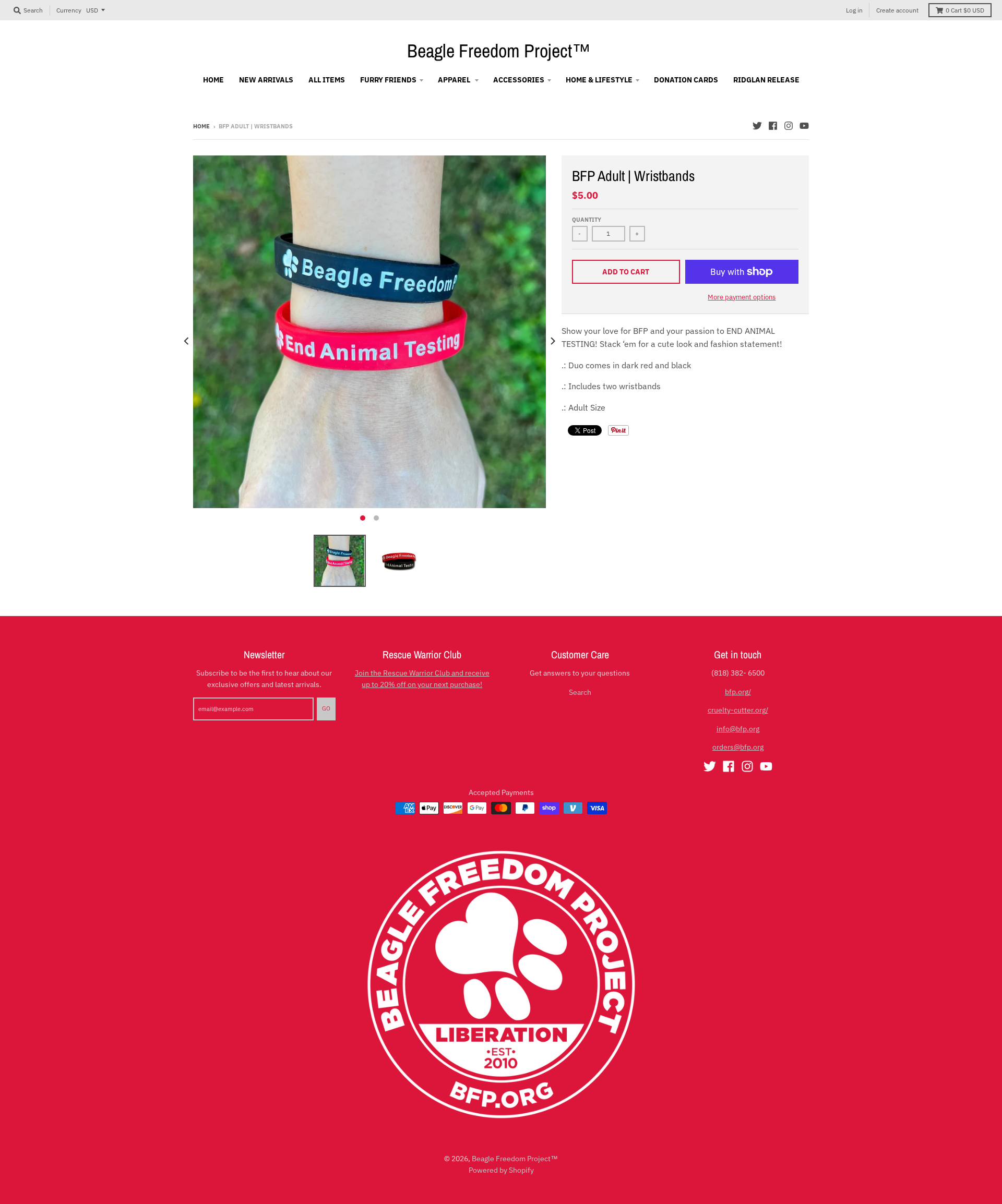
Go (326, 708)
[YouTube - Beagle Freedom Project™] (804, 125)
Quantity (586, 219)
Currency (68, 10)
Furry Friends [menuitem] (388, 80)
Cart (965, 10)
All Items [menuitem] (326, 80)
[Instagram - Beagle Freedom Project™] (788, 125)
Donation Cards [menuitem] (686, 80)
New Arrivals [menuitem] (266, 80)
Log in (854, 10)
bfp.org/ (738, 691)
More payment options (742, 297)
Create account (897, 10)
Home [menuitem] (213, 80)
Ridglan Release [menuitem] (766, 80)
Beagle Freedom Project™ (499, 50)
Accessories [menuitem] (518, 80)
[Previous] (187, 341)
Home (201, 126)
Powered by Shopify (501, 1170)
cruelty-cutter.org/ (738, 710)
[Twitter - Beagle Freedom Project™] (757, 125)
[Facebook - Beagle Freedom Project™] (773, 125)
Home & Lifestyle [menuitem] (599, 80)
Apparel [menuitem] (455, 80)
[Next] (552, 341)
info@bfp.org (738, 728)
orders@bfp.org (738, 747)
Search (580, 692)
